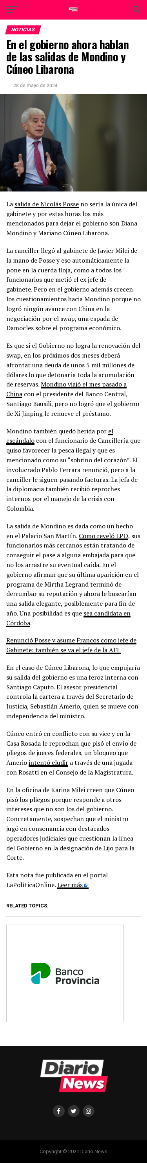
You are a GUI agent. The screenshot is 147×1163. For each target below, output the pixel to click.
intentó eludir (48, 762)
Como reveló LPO (103, 535)
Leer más (70, 884)
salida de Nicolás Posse (47, 204)
